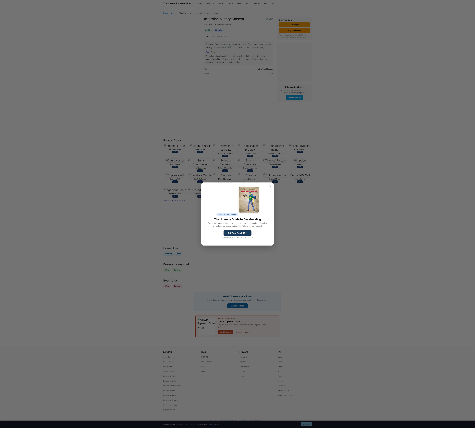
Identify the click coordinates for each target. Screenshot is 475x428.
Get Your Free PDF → (237, 233)
